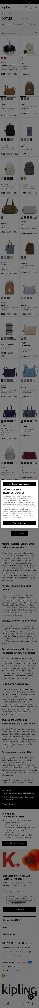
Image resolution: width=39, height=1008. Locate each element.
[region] (19, 504)
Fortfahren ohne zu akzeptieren (19, 484)
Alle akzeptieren (19, 523)
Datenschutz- (11, 502)
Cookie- (20, 502)
